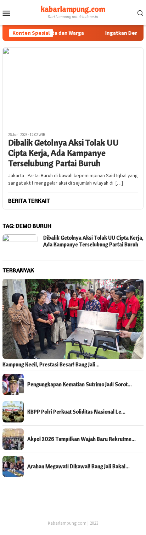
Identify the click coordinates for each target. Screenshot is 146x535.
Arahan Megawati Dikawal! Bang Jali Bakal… (78, 466)
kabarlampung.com (73, 9)
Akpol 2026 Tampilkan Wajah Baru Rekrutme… (81, 439)
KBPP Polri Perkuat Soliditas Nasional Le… (76, 412)
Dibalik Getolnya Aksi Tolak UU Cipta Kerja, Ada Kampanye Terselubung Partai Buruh (63, 152)
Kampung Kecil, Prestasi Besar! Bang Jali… (51, 364)
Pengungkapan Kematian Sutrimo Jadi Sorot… (79, 384)
